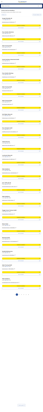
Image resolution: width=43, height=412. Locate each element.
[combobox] (21, 6)
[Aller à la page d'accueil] (22, 2)
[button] (38, 6)
